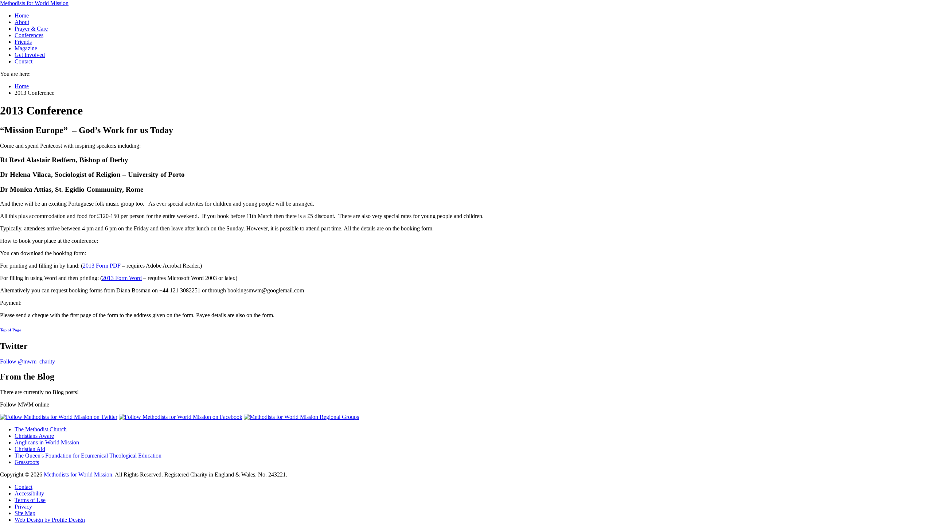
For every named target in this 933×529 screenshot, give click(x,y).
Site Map (25, 513)
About (22, 22)
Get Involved (30, 55)
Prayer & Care (31, 29)
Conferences (29, 35)
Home (22, 15)
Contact (23, 61)
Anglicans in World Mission (47, 442)
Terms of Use (30, 500)
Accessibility (29, 493)
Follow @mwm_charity (27, 361)
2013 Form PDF (102, 265)
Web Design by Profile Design (50, 520)
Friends (23, 42)
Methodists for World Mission (34, 3)
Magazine (26, 48)
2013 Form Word (122, 278)
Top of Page (10, 330)
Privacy (23, 506)
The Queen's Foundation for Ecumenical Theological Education (88, 455)
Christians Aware (34, 436)
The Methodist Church (41, 429)
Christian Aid (30, 449)
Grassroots (27, 462)
